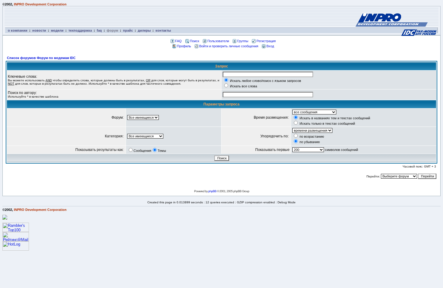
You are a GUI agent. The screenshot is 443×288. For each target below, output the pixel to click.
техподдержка (80, 30)
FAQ (178, 41)
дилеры (144, 30)
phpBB (212, 191)
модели (57, 30)
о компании (17, 30)
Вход (270, 46)
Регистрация (266, 41)
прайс (128, 30)
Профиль (184, 46)
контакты (163, 30)
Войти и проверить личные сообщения (228, 46)
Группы (242, 41)
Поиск (194, 41)
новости (39, 30)
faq (99, 30)
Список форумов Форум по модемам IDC (41, 58)
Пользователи (218, 41)
